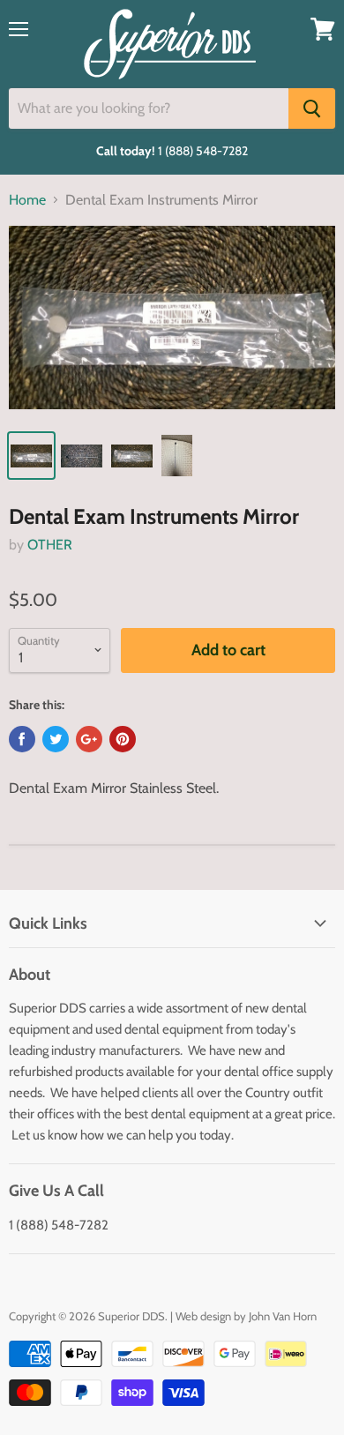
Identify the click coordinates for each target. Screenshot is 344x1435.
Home (27, 200)
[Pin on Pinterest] (122, 739)
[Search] (311, 108)
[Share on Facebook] (22, 739)
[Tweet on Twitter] (55, 739)
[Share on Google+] (89, 739)
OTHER (49, 544)
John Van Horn (283, 1316)
